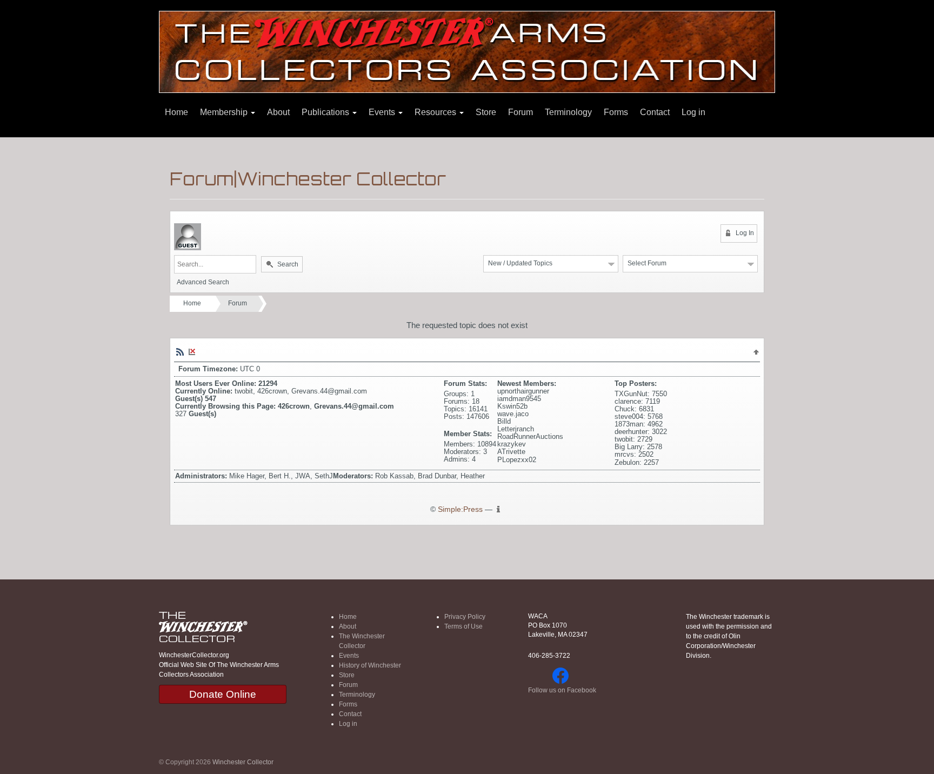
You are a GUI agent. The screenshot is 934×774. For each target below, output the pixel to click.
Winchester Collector (242, 762)
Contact (655, 112)
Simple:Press (460, 509)
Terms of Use (463, 626)
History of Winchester (370, 665)
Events (383, 112)
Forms (616, 112)
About (278, 112)
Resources (436, 112)
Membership (225, 112)
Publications (326, 112)
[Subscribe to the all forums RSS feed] (180, 351)
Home (176, 112)
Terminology (568, 112)
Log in (693, 112)
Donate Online (222, 694)
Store (486, 112)
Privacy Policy (464, 616)
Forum (520, 112)
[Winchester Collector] (467, 51)
